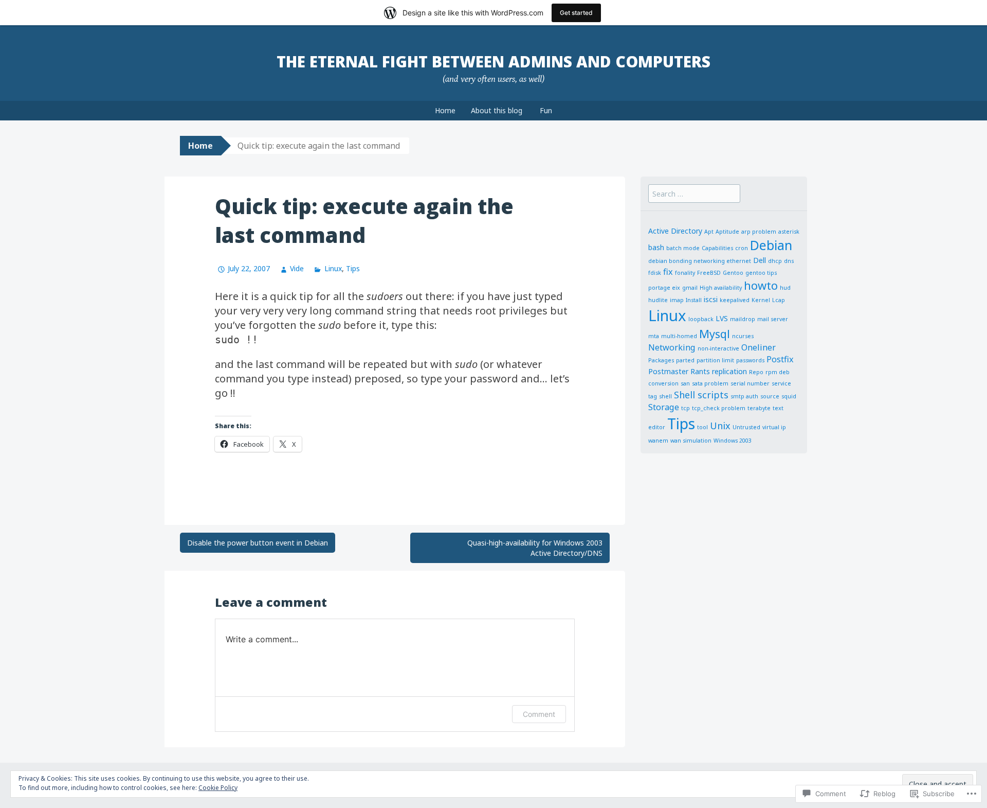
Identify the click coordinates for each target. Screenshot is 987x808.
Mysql (714, 333)
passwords (750, 360)
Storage (663, 407)
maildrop (742, 319)
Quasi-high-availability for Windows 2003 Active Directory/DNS (534, 548)
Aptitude (727, 231)
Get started (576, 12)
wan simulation (690, 440)
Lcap (778, 300)
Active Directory (675, 231)
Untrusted (746, 427)
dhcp (775, 261)
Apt (709, 231)
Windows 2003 (733, 440)
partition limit (715, 360)
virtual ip (774, 427)
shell (665, 396)
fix (668, 271)
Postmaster (668, 371)
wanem (658, 440)
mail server (772, 319)
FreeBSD (709, 272)
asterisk (788, 231)
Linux (332, 268)
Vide (297, 268)
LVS (722, 318)
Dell (759, 260)
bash (656, 247)
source (769, 396)
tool (702, 427)
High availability (721, 287)
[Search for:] (694, 193)
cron (741, 248)
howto (761, 285)
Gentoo (733, 272)
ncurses (743, 336)
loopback (701, 319)
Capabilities (717, 248)
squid (788, 396)
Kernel (761, 300)
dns (789, 261)
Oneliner (758, 347)
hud (785, 287)
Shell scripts (701, 395)
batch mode (683, 248)
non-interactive (718, 348)
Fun (546, 110)
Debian (771, 245)
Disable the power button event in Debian (257, 543)
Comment (539, 714)
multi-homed (679, 336)
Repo (756, 372)
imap (677, 300)
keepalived (735, 300)
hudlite (658, 300)
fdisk (654, 272)
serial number (750, 383)
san (685, 383)
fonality (685, 272)
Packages (661, 360)
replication (729, 371)
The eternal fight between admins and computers (493, 61)
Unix (720, 425)
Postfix (780, 359)
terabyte (759, 408)
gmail (690, 287)
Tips (353, 268)
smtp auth (744, 396)
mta (653, 336)
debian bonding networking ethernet (699, 261)
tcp (685, 408)
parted (685, 360)
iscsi (711, 299)
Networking (672, 347)
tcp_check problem (718, 408)
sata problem (710, 383)
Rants (700, 371)
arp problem (758, 231)
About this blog (496, 110)
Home (445, 110)
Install (694, 300)
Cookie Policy (217, 787)
